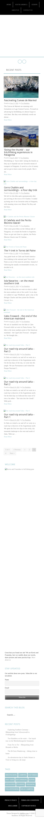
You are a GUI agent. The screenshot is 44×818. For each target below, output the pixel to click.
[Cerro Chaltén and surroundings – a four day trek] (21, 182)
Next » (12, 453)
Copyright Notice (29, 806)
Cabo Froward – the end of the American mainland (20, 317)
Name (7, 680)
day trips (10, 780)
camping (23, 775)
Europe (34, 4)
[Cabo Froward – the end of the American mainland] (21, 311)
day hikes (32, 775)
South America (21, 4)
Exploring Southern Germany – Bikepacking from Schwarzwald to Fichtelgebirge (18, 732)
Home (9, 4)
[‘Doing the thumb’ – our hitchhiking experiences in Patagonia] (21, 136)
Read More (8, 120)
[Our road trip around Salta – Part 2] (17, 378)
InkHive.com (24, 813)
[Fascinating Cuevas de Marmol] (21, 87)
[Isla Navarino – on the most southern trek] (19, 277)
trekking (30, 784)
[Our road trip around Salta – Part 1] (17, 411)
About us (15, 10)
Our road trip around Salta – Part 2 (19, 383)
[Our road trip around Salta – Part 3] (17, 345)
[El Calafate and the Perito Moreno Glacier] (19, 217)
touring (20, 784)
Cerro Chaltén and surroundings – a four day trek (20, 189)
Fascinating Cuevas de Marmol (20, 100)
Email (7, 688)
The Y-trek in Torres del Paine (20, 250)
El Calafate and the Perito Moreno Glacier (17, 221)
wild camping (27, 789)
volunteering (12, 789)
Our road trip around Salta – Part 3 (19, 350)
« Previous (17, 450)
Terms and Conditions (30, 800)
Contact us (28, 10)
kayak (32, 780)
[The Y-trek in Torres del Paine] (15, 247)
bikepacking (11, 775)
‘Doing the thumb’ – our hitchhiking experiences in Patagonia (18, 152)
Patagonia (10, 784)
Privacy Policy (11, 800)
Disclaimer (12, 806)
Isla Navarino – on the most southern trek (19, 282)
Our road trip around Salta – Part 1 (19, 416)
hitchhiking (21, 780)
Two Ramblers (22, 23)
